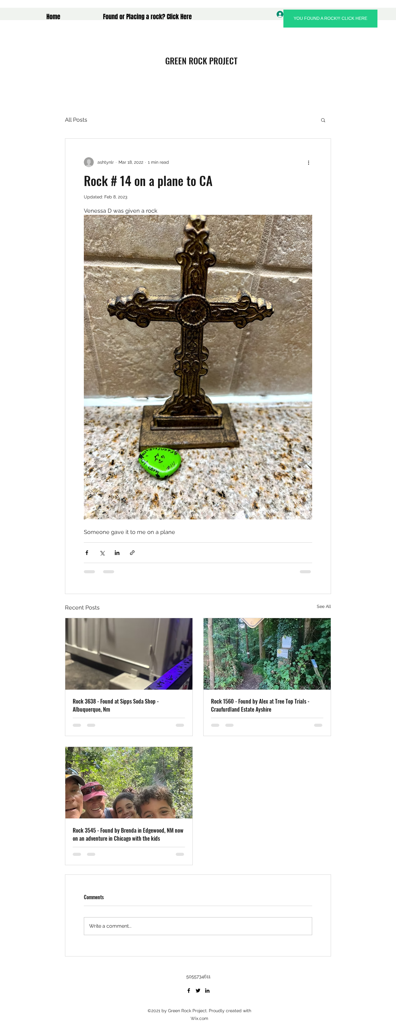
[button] (323, 119)
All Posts (76, 119)
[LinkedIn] (207, 990)
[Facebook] (189, 990)
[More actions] (308, 162)
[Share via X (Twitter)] (102, 553)
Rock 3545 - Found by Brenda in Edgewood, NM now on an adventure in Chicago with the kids (128, 834)
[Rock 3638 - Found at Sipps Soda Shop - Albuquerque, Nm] (128, 654)
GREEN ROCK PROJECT (201, 60)
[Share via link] (132, 553)
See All (324, 606)
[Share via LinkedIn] (117, 553)
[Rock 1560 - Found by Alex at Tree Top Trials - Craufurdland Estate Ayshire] (267, 654)
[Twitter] (198, 990)
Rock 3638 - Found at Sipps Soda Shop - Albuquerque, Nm (116, 705)
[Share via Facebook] (87, 553)
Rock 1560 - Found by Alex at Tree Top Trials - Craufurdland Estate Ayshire (260, 705)
